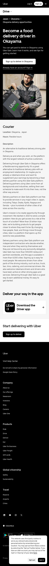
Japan (5, 19)
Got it (41, 560)
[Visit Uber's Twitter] (21, 515)
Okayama (15, 19)
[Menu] (46, 4)
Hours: (6, 137)
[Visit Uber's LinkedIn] (4, 515)
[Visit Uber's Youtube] (10, 515)
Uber (5, 3)
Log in (29, 4)
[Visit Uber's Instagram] (16, 515)
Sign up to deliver (14, 334)
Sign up (38, 4)
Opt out (32, 560)
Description (8, 144)
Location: (7, 132)
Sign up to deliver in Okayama (19, 61)
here (35, 553)
